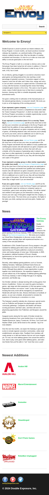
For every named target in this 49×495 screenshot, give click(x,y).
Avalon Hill (22, 366)
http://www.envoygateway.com (18, 235)
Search (42, 27)
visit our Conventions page (15, 123)
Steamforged (23, 420)
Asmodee (22, 402)
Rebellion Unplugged (27, 456)
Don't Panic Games (26, 438)
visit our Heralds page (28, 184)
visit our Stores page (30, 140)
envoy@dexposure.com (10, 483)
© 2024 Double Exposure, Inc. (19, 488)
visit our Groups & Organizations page (31, 164)
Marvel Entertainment (27, 384)
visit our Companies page (35, 107)
